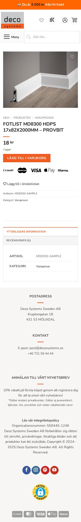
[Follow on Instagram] (36, 470)
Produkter (22, 118)
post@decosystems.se (46, 348)
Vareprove (43, 266)
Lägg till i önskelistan (22, 184)
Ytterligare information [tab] (26, 232)
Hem (6, 118)
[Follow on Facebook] (26, 470)
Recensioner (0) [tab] (18, 240)
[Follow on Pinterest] (45, 470)
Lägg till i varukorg (26, 158)
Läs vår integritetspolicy (40, 420)
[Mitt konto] (65, 20)
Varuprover (44, 118)
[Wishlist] (41, 20)
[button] (74, 20)
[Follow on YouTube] (54, 470)
